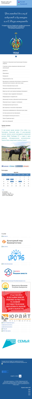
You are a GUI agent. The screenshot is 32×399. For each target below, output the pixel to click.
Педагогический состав (8, 78)
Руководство (5, 76)
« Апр (3, 189)
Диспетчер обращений (8, 121)
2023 (29, 394)
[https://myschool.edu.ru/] (6, 330)
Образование (6, 73)
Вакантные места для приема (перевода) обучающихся (15, 91)
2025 (29, 391)
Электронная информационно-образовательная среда (15, 110)
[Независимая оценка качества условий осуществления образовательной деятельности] (16, 291)
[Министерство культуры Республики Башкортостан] (13, 280)
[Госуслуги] (16, 265)
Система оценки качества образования (11, 113)
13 (12, 181)
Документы (5, 70)
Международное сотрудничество (10, 96)
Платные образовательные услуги (10, 85)
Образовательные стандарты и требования (12, 102)
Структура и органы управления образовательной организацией (14, 67)
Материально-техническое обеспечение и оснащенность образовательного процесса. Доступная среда (15, 82)
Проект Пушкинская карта (8, 118)
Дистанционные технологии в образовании (12, 107)
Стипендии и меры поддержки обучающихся (12, 93)
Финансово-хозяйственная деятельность (12, 88)
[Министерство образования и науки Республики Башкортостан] (16, 282)
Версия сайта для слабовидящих (6, 2)
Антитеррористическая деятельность (11, 115)
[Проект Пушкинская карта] (8, 322)
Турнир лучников (6, 125)
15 (20, 181)
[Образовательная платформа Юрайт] (16, 314)
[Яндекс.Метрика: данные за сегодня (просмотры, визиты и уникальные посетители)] (6, 364)
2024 (29, 393)
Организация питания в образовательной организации (15, 99)
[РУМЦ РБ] (4, 328)
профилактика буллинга (7, 324)
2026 (29, 389)
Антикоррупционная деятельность (10, 104)
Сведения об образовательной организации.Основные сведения (15, 63)
